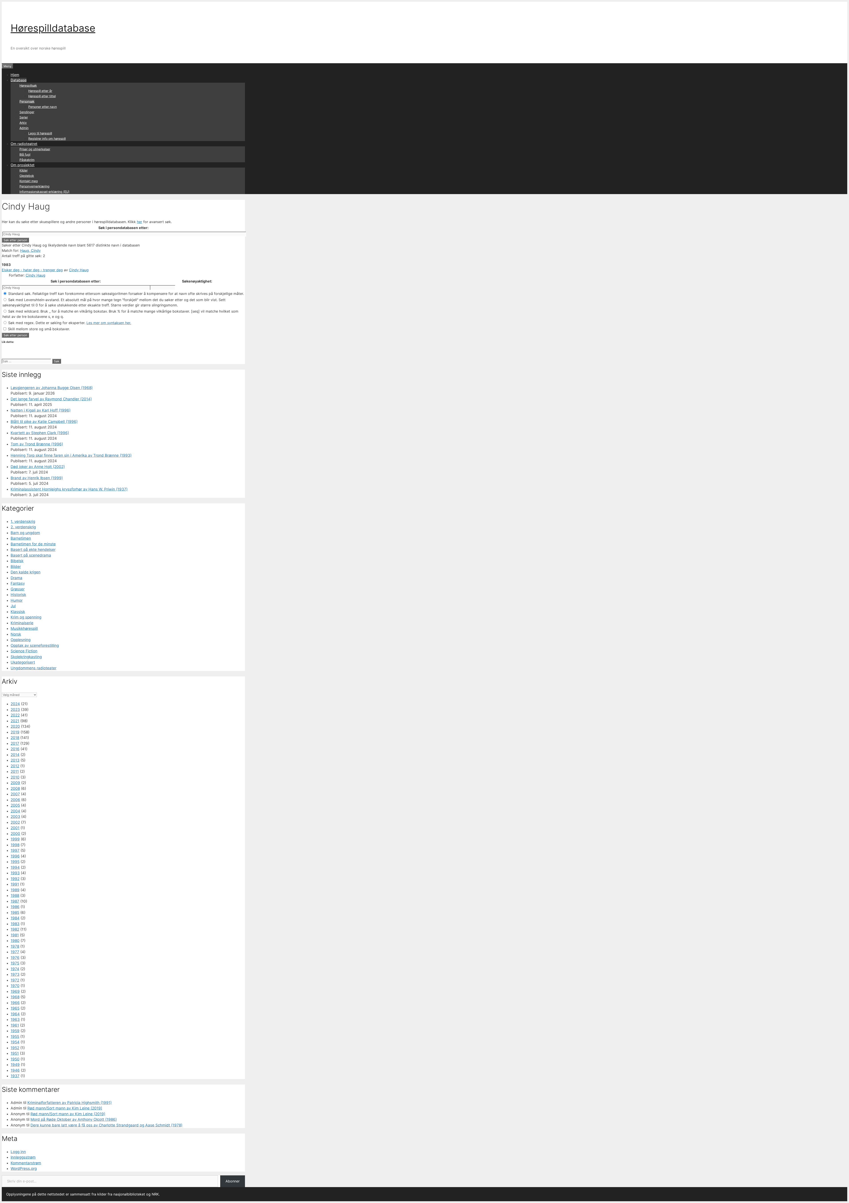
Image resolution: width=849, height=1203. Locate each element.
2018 (15, 737)
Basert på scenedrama (31, 555)
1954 (15, 1042)
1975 (15, 963)
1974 (15, 969)
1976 (15, 957)
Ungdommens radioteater (33, 668)
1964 (15, 1014)
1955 (15, 1036)
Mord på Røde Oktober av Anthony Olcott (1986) (74, 1119)
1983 (15, 924)
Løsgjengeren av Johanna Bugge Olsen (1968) (52, 388)
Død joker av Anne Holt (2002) (38, 466)
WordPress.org (24, 1168)
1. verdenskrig (23, 521)
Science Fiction (24, 651)
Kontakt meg (28, 181)
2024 (15, 704)
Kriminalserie (22, 623)
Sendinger (26, 112)
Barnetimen (21, 538)
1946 (15, 1070)
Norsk (16, 634)
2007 (15, 794)
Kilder (23, 170)
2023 (15, 709)
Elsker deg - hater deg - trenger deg (32, 270)
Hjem (15, 75)
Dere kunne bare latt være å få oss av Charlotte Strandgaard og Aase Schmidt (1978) (106, 1125)
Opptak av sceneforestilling (35, 645)
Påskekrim (26, 160)
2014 (15, 754)
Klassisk (18, 611)
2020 (15, 726)
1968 (15, 997)
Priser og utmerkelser (34, 149)
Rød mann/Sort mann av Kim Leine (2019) (64, 1108)
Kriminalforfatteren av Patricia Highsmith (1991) (69, 1102)
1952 (15, 1048)
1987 (15, 901)
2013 (15, 760)
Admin (24, 128)
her (139, 222)
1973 (15, 974)
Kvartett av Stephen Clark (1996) (40, 433)
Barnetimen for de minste (33, 544)
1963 (15, 1019)
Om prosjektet (22, 165)
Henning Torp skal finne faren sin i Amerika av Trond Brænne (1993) (71, 455)
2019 (15, 732)
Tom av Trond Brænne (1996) (37, 444)
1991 (15, 884)
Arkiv (23, 122)
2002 (15, 822)
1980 (15, 940)
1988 (15, 895)
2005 (15, 805)
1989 (15, 890)
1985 (15, 912)
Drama (16, 578)
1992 (15, 878)
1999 (15, 839)
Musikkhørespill (24, 628)
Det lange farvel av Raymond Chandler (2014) (51, 399)
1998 (15, 845)
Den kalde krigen (25, 572)
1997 (15, 850)
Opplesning (21, 640)
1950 (15, 1059)
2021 (15, 721)
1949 (15, 1064)
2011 (15, 771)
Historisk (18, 594)
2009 (15, 783)
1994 (15, 867)
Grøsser (18, 589)
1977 (15, 952)
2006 (15, 800)
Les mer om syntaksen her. (108, 323)
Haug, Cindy (30, 250)
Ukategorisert (23, 662)
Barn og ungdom (25, 533)
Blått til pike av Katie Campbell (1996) (44, 421)
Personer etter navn (42, 107)
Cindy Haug (79, 270)
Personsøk (26, 101)
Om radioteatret (24, 143)
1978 (15, 946)
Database (19, 80)
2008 (15, 788)
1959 (15, 1031)
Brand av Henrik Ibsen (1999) (37, 478)
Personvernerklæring (34, 186)
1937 (15, 1076)
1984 (15, 918)
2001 (15, 828)
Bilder (16, 566)
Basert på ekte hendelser (33, 549)
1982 (15, 929)
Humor (17, 600)
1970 (15, 985)
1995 (15, 861)
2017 (15, 743)
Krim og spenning (26, 617)
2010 (15, 777)
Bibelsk (17, 561)
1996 (15, 856)
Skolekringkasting (26, 657)
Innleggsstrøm (23, 1157)
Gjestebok (26, 176)
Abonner (233, 1181)
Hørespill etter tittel (42, 96)
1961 (15, 1025)
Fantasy (18, 583)
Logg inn (18, 1152)
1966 (15, 1003)
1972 (15, 980)
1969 (15, 991)
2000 (15, 833)
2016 (15, 749)
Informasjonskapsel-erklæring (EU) (44, 191)
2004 (15, 811)
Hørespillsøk (28, 85)
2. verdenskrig (23, 527)
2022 (15, 715)
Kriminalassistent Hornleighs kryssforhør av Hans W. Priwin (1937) (69, 489)
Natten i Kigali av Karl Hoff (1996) (41, 410)
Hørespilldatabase (53, 28)
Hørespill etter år (40, 91)
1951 (15, 1053)
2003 (15, 816)
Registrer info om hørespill (47, 138)
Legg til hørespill (40, 133)
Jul (13, 606)
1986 (15, 907)
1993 (15, 873)
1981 (15, 935)
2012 (15, 766)
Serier (23, 117)
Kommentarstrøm (26, 1163)
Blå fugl (24, 154)
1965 (15, 1008)
